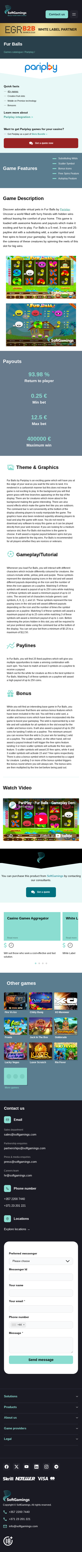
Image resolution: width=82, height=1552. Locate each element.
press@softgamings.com (20, 1161)
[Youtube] (26, 1466)
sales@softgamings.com (20, 1134)
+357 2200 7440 (14, 1199)
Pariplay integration (17, 116)
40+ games (13, 91)
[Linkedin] (36, 1466)
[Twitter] (16, 1466)
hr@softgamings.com (18, 1175)
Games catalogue (13, 52)
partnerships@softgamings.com (25, 1148)
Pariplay (29, 52)
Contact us (57, 14)
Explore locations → (17, 1229)
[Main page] (17, 10)
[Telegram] (56, 1466)
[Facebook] (6, 1466)
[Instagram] (46, 1466)
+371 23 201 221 (15, 1205)
